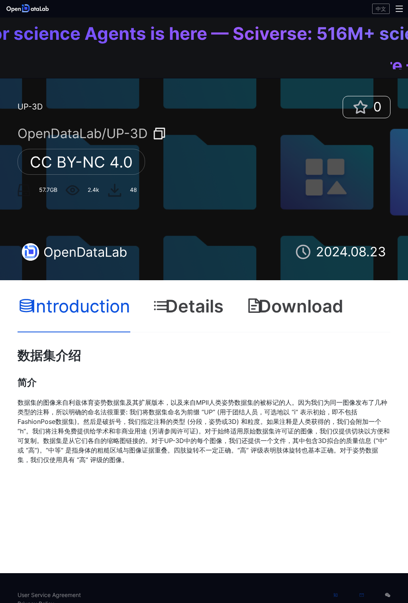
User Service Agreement (49, 594)
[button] (69, 9)
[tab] (74, 306)
